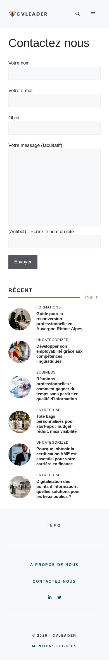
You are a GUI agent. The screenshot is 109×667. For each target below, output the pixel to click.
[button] (77, 14)
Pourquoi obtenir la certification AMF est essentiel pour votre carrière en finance (56, 456)
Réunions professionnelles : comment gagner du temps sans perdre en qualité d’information (57, 388)
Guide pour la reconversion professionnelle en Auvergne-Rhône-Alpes (59, 321)
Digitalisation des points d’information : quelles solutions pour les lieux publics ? (58, 489)
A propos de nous (54, 565)
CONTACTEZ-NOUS (54, 581)
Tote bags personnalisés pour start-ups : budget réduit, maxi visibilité (56, 424)
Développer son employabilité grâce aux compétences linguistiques (59, 354)
